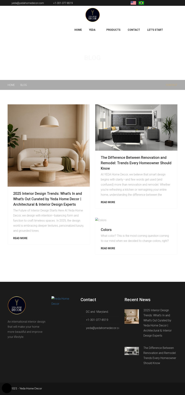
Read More (20, 238)
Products (113, 29)
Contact (134, 29)
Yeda (92, 29)
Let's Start (155, 29)
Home (78, 29)
